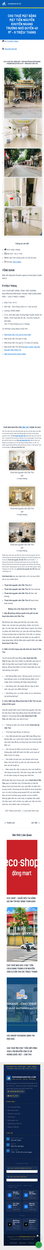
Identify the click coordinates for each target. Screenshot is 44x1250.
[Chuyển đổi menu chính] (39, 3)
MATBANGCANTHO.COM (14, 4)
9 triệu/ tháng (12, 41)
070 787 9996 (16, 1140)
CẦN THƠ (25, 427)
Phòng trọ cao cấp (14, 1113)
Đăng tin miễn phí (13, 1127)
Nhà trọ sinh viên (13, 1110)
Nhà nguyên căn (13, 1120)
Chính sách (13, 1243)
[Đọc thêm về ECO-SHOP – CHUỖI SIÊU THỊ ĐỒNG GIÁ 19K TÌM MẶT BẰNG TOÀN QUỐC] (22, 867)
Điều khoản (22, 1243)
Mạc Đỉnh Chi (16, 350)
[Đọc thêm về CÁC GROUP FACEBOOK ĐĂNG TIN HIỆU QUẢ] (22, 1004)
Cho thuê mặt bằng (14, 1107)
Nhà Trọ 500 (14, 1096)
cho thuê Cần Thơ (24, 440)
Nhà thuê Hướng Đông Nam (15, 354)
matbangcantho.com (17, 1091)
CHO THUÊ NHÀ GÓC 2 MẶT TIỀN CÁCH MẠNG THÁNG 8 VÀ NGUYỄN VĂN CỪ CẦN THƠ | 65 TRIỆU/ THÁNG (22, 968)
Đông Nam (17, 262)
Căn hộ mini (11, 1117)
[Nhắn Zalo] (38, 1237)
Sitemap (31, 1243)
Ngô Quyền (29, 347)
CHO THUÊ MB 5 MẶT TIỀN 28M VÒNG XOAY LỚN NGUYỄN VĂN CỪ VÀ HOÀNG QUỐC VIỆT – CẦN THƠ (22, 1051)
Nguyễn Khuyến (11, 49)
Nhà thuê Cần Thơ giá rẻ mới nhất (17, 335)
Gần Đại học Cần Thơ (15, 1123)
